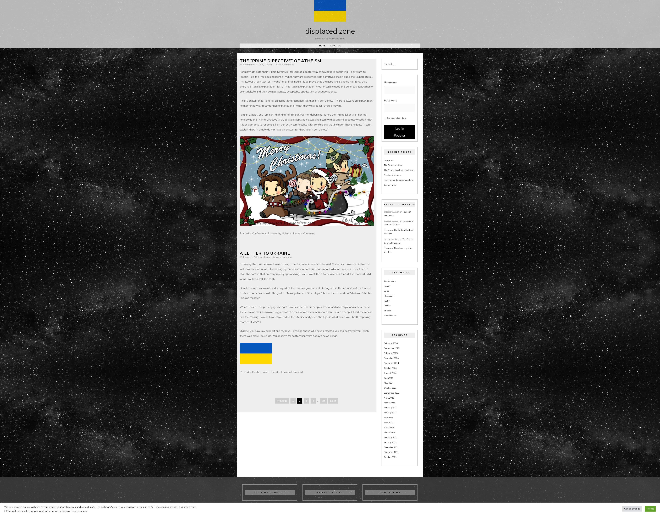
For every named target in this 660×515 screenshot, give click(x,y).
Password (390, 100)
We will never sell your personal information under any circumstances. (47, 511)
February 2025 (391, 353)
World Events (270, 372)
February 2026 (391, 343)
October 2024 (390, 368)
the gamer (388, 160)
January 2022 (390, 442)
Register (399, 135)
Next (333, 401)
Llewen (269, 64)
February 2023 (391, 407)
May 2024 (388, 383)
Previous (282, 401)
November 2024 (391, 363)
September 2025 (391, 348)
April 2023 (389, 398)
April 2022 (389, 427)
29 (323, 401)
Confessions (259, 233)
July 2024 (388, 378)
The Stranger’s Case (393, 165)
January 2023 (390, 412)
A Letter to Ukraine (265, 253)
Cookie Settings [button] (632, 508)
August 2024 (390, 373)
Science (286, 233)
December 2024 (391, 358)
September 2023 (391, 393)
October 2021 (390, 457)
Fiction (387, 286)
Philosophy (274, 233)
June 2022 (388, 422)
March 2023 (389, 402)
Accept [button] (650, 508)
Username (390, 82)
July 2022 (388, 417)
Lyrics (386, 291)
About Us (335, 45)
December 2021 (391, 447)
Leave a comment (284, 64)
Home (322, 45)
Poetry (387, 301)
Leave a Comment (304, 233)
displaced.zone (330, 31)
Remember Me (396, 118)
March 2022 (389, 432)
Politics (256, 372)
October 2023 (390, 388)
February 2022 (391, 437)
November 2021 (391, 452)
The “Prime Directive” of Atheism (280, 61)
